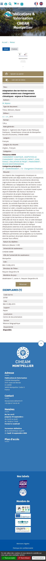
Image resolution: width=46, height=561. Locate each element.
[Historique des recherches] (22, 3)
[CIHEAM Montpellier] (23, 357)
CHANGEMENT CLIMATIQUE (12, 157)
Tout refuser (25, 558)
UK (40, 3)
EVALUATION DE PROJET (18, 162)
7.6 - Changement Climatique (31, 169)
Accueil (4, 42)
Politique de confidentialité (23, 548)
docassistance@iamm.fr (14, 401)
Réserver (23, 284)
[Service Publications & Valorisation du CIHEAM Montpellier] (8, 14)
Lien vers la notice (18, 80)
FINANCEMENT (34, 162)
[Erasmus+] (23, 516)
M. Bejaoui (6, 103)
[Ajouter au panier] (6, 74)
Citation (14, 49)
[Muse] (23, 509)
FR (35, 3)
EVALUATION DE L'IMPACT (24, 159)
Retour (12, 42)
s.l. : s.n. (5, 116)
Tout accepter (9, 558)
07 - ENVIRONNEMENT (10, 169)
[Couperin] (23, 530)
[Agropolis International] (23, 522)
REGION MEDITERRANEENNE (13, 164)
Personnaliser (38, 558)
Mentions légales (23, 544)
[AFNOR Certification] (23, 484)
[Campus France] (23, 492)
